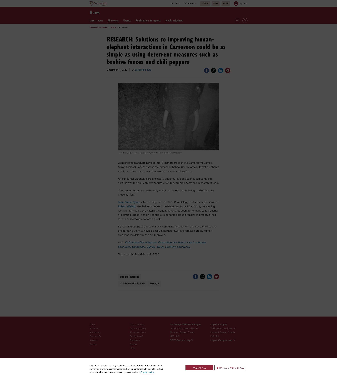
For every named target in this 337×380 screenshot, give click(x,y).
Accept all (199, 368)
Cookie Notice (147, 372)
